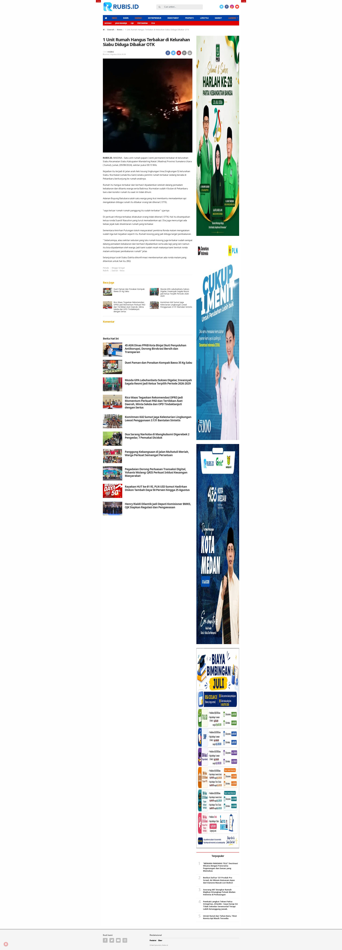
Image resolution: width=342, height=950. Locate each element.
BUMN (125, 18)
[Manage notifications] (6, 944)
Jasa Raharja (121, 23)
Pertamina (142, 23)
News (114, 18)
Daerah (138, 18)
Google (107, 23)
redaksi (110, 51)
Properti (189, 18)
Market (218, 18)
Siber (160, 941)
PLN (153, 23)
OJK (132, 23)
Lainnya (232, 18)
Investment (173, 18)
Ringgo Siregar (118, 268)
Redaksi (153, 941)
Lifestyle (204, 18)
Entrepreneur (154, 18)
